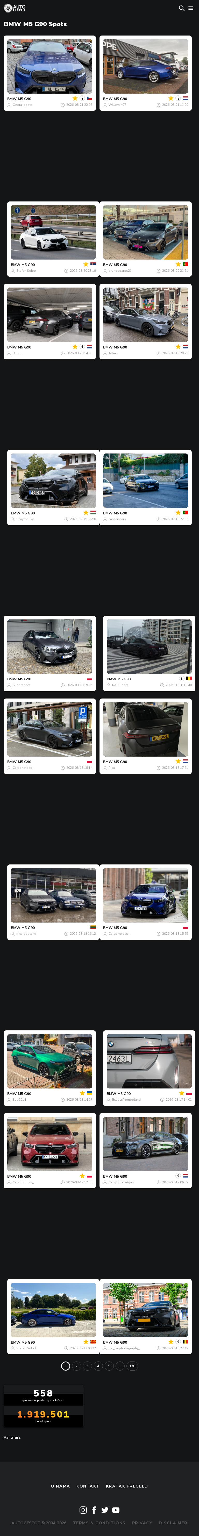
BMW (12, 98)
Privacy (142, 1523)
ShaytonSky (25, 519)
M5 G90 (24, 98)
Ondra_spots (22, 105)
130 (132, 1366)
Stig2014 (19, 1100)
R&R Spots (120, 685)
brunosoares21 (120, 271)
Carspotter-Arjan (121, 1182)
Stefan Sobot (26, 271)
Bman (17, 353)
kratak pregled (127, 1486)
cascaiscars (117, 519)
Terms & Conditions (99, 1523)
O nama (60, 1486)
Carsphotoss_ (23, 768)
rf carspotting (26, 934)
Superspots (22, 685)
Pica (112, 768)
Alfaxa (113, 353)
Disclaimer (173, 1523)
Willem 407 (117, 105)
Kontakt (88, 1486)
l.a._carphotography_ (124, 1348)
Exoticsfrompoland (126, 1100)
